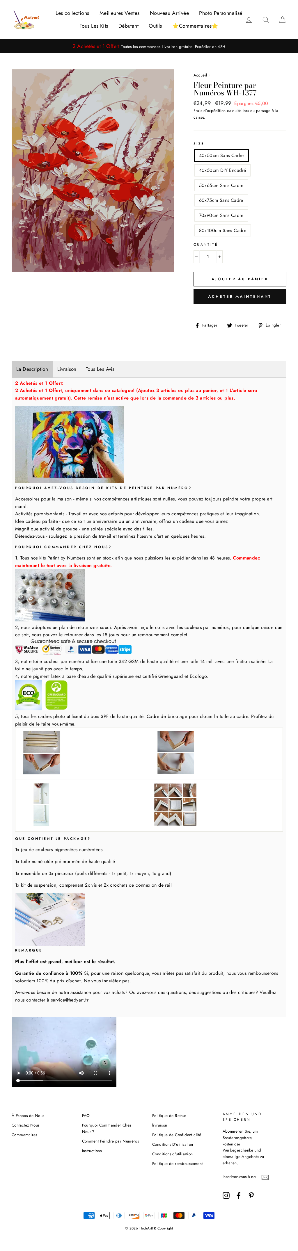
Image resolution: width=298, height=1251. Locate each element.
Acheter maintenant (240, 296)
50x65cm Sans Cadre (221, 185)
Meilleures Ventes (120, 13)
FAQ (86, 1115)
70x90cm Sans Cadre (221, 215)
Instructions (92, 1151)
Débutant (128, 26)
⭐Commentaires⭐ (195, 26)
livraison (159, 1125)
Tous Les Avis (100, 369)
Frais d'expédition (210, 110)
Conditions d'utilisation (172, 1154)
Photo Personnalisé (220, 13)
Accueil (200, 75)
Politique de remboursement (177, 1163)
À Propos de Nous (28, 1115)
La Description (32, 369)
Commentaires (24, 1135)
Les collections (72, 13)
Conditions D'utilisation (172, 1144)
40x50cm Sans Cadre (221, 155)
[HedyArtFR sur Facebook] (238, 1195)
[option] (149, 46)
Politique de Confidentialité (176, 1135)
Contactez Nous (26, 1125)
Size (199, 143)
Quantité (206, 244)
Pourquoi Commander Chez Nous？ (107, 1128)
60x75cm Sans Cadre (221, 200)
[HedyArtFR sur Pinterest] (251, 1195)
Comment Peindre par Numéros (110, 1141)
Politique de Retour (169, 1115)
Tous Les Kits (94, 26)
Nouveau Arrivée (169, 13)
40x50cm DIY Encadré (222, 170)
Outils (155, 26)
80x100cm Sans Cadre (222, 230)
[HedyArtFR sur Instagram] (226, 1195)
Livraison (67, 369)
